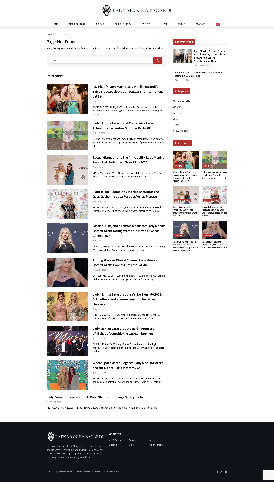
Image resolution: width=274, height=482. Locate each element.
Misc (175, 118)
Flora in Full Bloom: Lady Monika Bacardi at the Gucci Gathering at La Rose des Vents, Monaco (214, 211)
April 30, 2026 (100, 372)
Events (146, 24)
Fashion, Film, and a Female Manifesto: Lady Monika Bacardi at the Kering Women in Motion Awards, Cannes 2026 (129, 231)
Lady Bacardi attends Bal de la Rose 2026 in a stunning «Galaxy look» (95, 397)
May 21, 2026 (100, 270)
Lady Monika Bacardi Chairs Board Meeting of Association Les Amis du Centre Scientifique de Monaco (210, 55)
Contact (201, 24)
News (164, 24)
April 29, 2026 (54, 402)
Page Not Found (62, 34)
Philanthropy (123, 24)
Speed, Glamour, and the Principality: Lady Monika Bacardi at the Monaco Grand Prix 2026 (185, 211)
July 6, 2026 (99, 133)
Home (55, 24)
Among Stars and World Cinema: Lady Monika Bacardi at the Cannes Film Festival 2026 (214, 245)
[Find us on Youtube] (226, 472)
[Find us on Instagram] (221, 472)
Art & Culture (77, 24)
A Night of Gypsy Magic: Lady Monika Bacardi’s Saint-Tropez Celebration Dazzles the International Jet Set (128, 91)
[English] (219, 24)
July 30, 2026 (100, 101)
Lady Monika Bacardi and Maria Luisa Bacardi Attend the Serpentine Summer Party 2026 (214, 175)
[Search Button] (157, 60)
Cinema (100, 24)
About (181, 24)
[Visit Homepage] (137, 10)
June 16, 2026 (100, 167)
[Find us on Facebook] (217, 472)
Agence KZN (114, 471)
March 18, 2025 (203, 65)
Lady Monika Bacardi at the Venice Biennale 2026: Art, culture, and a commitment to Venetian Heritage (127, 299)
